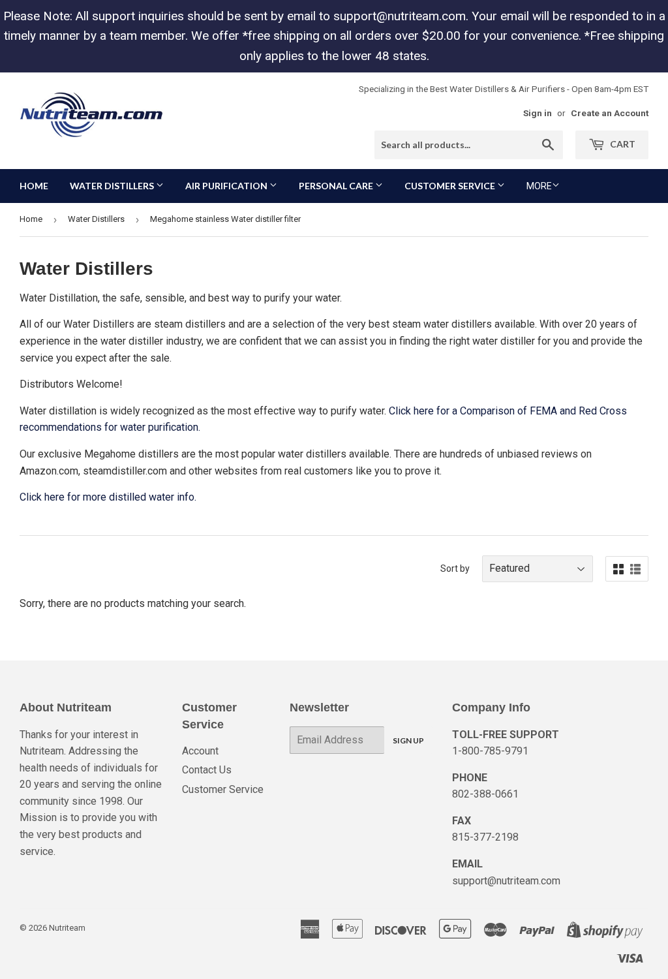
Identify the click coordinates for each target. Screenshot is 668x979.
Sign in (537, 113)
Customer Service (450, 185)
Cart (621, 143)
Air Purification (227, 185)
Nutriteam (67, 928)
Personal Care (337, 185)
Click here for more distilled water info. (108, 497)
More (539, 186)
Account (200, 751)
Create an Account (609, 113)
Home (34, 185)
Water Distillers (113, 185)
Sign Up (408, 740)
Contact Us (207, 770)
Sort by (455, 568)
